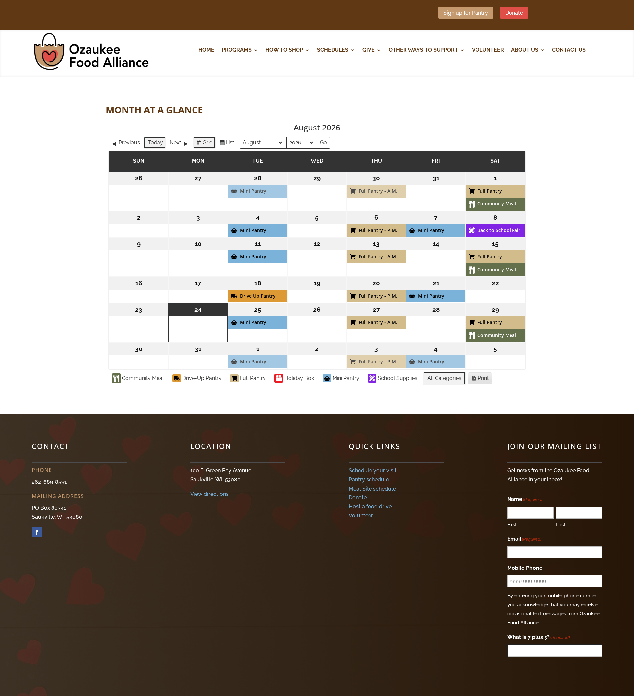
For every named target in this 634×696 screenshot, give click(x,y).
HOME (206, 50)
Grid (204, 144)
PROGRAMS (237, 50)
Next (175, 142)
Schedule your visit (373, 470)
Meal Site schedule (372, 489)
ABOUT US (524, 50)
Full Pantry (253, 378)
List (226, 144)
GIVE (368, 50)
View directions (209, 494)
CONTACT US (569, 50)
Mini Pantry (346, 378)
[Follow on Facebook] (37, 532)
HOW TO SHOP (284, 50)
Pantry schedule (369, 479)
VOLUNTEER (488, 50)
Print (480, 379)
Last (560, 525)
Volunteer (361, 515)
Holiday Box (299, 378)
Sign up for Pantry (465, 13)
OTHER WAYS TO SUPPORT (423, 50)
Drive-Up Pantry (202, 378)
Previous (129, 142)
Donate (514, 13)
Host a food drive (370, 506)
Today (155, 142)
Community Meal (143, 378)
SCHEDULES (332, 50)
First (512, 525)
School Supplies (397, 378)
